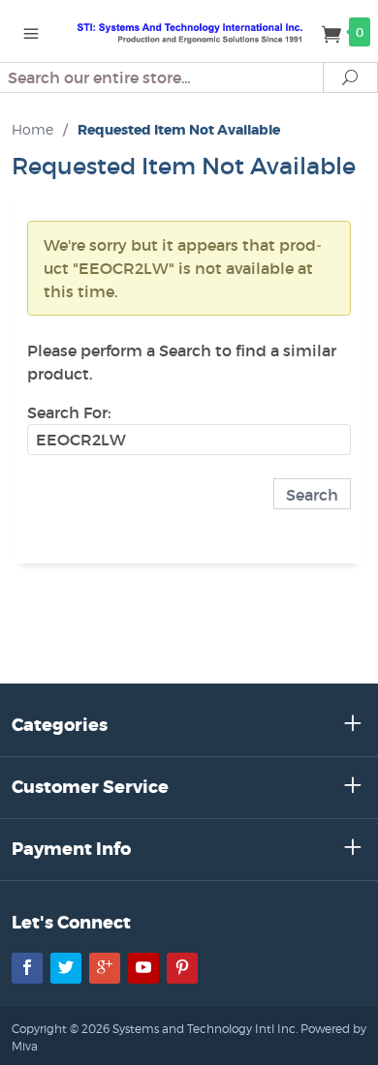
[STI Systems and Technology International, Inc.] (189, 31)
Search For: (68, 412)
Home (32, 129)
